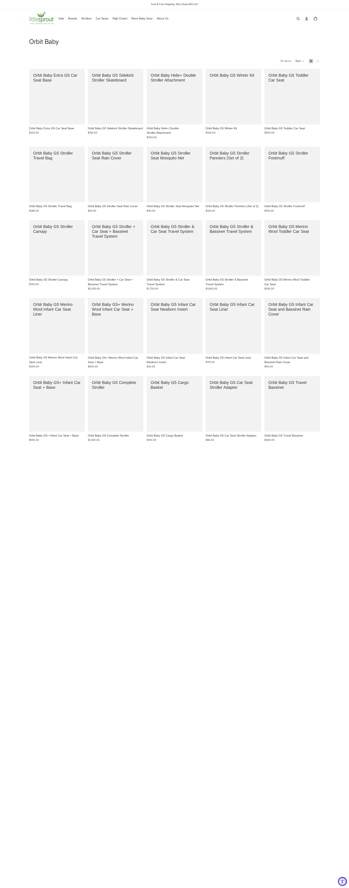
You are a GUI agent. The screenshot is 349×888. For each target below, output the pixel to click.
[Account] (306, 18)
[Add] (78, 118)
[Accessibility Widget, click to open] (342, 881)
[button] (299, 61)
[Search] (298, 18)
